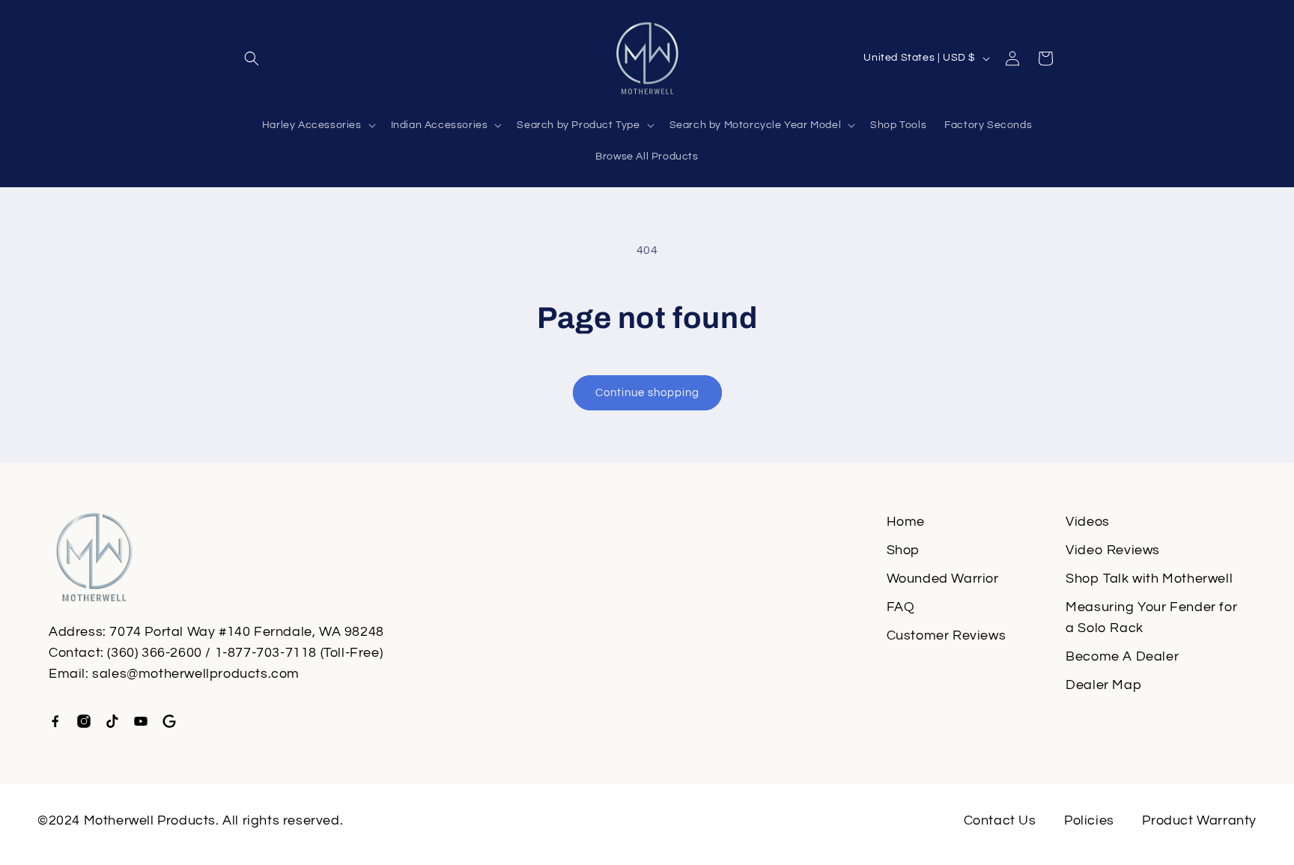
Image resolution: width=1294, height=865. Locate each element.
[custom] (55, 721)
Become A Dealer (1122, 656)
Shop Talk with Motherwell (1149, 578)
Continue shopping (647, 392)
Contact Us (1000, 820)
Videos (1088, 522)
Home (906, 522)
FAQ (901, 607)
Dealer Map (1103, 685)
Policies (1089, 820)
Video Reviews (1113, 550)
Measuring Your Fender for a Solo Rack (1151, 617)
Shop (903, 550)
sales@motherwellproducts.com (196, 674)
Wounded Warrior (943, 578)
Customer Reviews (946, 635)
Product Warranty (1199, 820)
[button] (251, 58)
